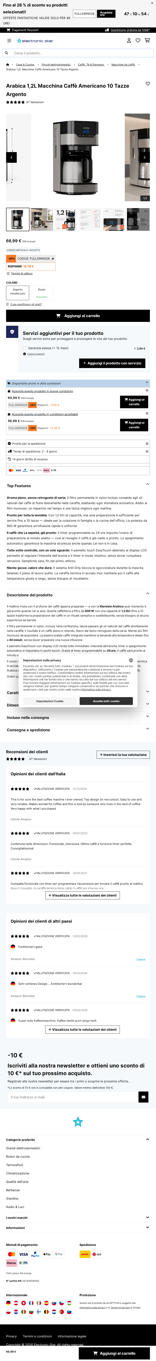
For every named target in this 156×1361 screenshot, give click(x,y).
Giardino (12, 1198)
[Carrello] (147, 40)
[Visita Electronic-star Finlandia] (39, 1312)
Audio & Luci (15, 1207)
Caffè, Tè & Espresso (91, 64)
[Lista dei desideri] (138, 40)
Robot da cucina (18, 1156)
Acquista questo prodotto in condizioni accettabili (45, 414)
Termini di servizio (120, 1307)
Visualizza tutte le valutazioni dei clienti (84, 895)
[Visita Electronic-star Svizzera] (23, 1303)
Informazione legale (72, 1336)
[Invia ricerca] (6, 53)
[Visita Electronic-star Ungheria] (69, 1303)
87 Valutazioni (35, 102)
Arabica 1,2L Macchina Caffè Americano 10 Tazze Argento (42, 69)
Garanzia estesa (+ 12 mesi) (48, 348)
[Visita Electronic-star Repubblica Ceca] (61, 1303)
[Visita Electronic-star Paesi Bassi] (54, 1312)
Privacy (11, 1336)
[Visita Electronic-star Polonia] (8, 1312)
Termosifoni (14, 1165)
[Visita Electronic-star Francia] (31, 1303)
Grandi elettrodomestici (23, 1148)
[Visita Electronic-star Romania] (23, 1312)
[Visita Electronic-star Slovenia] (69, 1312)
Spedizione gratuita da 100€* (130, 30)
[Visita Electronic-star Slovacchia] (54, 1303)
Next (144, 157)
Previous (11, 157)
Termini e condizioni (37, 1336)
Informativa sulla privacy (93, 1307)
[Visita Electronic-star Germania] (8, 1303)
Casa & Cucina (25, 64)
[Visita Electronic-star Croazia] (16, 1312)
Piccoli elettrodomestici (56, 64)
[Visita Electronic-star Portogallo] (61, 1312)
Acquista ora (106, 14)
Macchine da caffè (123, 64)
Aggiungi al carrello (81, 316)
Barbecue (13, 1190)
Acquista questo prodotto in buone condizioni (42, 391)
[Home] (11, 64)
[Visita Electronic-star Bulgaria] (31, 1312)
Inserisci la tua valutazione (125, 755)
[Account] (129, 40)
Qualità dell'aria (17, 1182)
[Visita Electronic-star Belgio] (46, 1312)
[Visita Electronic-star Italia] (39, 1303)
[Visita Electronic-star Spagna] (46, 1303)
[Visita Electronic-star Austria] (16, 1303)
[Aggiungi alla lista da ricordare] (148, 84)
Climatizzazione (17, 1173)
